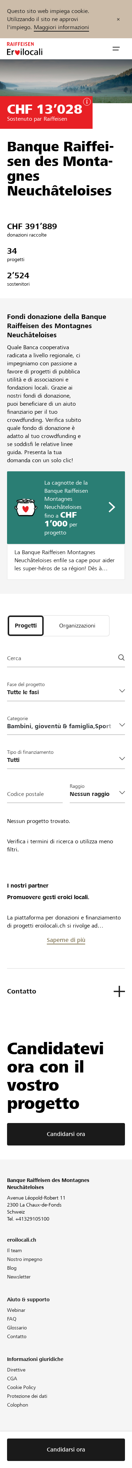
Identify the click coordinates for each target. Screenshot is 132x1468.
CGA (12, 1378)
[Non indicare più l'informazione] (118, 19)
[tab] (25, 625)
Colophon (17, 1405)
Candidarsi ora (66, 1134)
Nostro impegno (24, 1259)
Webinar (16, 1310)
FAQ (12, 1319)
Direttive (16, 1370)
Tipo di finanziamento (30, 752)
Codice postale (25, 794)
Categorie (17, 718)
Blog (12, 1268)
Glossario (17, 1327)
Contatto (16, 1336)
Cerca (14, 658)
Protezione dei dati (27, 1396)
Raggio (77, 786)
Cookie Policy (21, 1387)
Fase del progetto (26, 684)
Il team (14, 1250)
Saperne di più (66, 940)
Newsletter (19, 1277)
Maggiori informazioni (61, 27)
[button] (116, 49)
